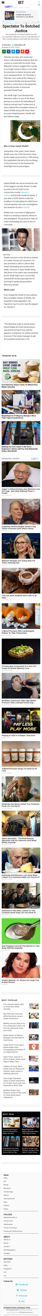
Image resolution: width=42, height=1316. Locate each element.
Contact (7, 1253)
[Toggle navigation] (3, 2)
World (6, 1185)
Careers (7, 1246)
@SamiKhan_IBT (20, 45)
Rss (22, 1301)
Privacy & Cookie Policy (13, 1231)
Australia (7, 1262)
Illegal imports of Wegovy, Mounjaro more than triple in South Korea (19, 417)
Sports (6, 1195)
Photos (6, 1205)
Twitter (23, 1290)
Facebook (23, 1284)
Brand (6, 1243)
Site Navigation (10, 1250)
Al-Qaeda (25, 207)
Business (7, 1188)
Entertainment (9, 1198)
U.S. (5, 1276)
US (5, 1181)
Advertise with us (10, 1217)
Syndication (8, 1224)
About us (7, 1239)
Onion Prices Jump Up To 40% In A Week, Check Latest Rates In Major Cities (14, 1059)
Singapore (8, 1269)
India (6, 1178)
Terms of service (10, 1228)
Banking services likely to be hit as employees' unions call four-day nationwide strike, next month (20, 449)
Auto (5, 1202)
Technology (8, 1192)
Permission (8, 1221)
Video (6, 1209)
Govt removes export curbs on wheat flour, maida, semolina (13, 1006)
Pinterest (22, 1296)
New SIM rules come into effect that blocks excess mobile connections (13, 1016)
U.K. (5, 1272)
